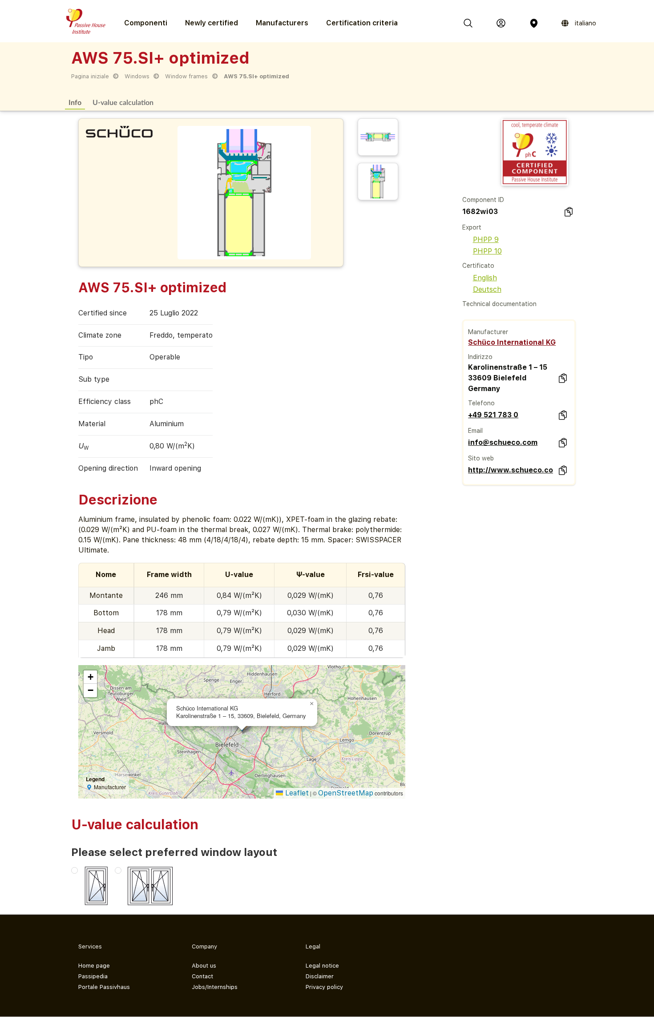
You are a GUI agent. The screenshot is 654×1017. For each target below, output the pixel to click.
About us (204, 965)
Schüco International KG (512, 342)
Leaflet (296, 793)
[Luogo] (533, 23)
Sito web (481, 458)
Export (471, 227)
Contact (202, 976)
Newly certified (211, 23)
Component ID (483, 199)
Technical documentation (499, 303)
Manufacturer (488, 331)
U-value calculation (123, 102)
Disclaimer (320, 976)
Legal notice (322, 965)
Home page (94, 965)
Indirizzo (480, 356)
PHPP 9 (486, 239)
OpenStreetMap (345, 793)
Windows (137, 76)
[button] (312, 703)
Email (475, 430)
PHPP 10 (487, 251)
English (485, 278)
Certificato (478, 265)
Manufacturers (282, 23)
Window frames (186, 76)
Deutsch (487, 289)
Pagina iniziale (90, 76)
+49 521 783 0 (493, 415)
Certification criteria (362, 23)
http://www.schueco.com (510, 470)
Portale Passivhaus (104, 987)
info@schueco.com (502, 442)
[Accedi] (500, 23)
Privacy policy (324, 987)
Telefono (481, 403)
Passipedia (93, 976)
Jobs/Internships (215, 987)
